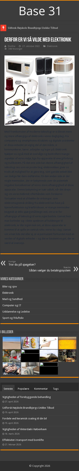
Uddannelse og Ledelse (16, 311)
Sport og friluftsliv (12, 317)
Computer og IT (11, 305)
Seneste (8, 388)
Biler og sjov (9, 286)
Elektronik (52, 46)
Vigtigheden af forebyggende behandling (26, 397)
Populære (23, 388)
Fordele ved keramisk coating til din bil (24, 418)
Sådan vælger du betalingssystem (49, 269)
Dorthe (11, 46)
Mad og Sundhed (12, 299)
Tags (56, 388)
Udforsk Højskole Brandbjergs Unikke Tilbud (33, 27)
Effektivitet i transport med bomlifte (23, 439)
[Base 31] (39, 10)
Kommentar (41, 388)
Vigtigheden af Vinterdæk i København (24, 429)
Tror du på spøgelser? (22, 263)
